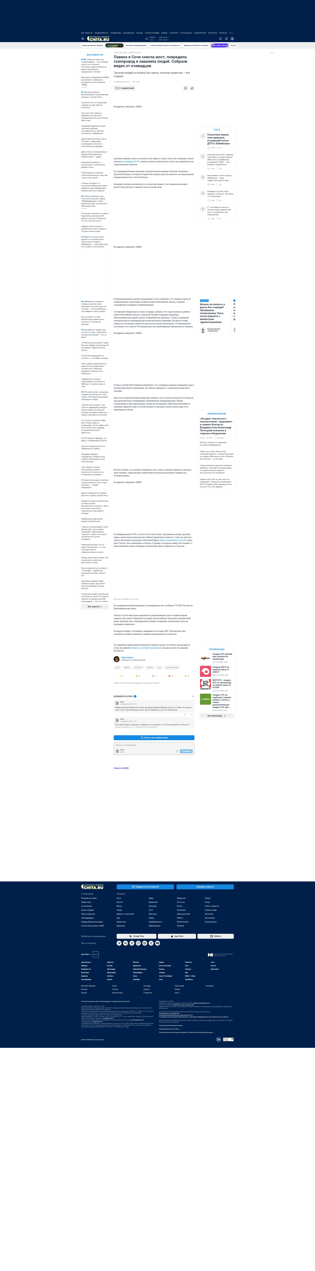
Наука (151, 918)
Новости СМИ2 (121, 768)
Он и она (181, 902)
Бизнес (120, 902)
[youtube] (157, 943)
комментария (126, 88)
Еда (118, 918)
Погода (139, 33)
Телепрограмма (152, 33)
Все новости (87, 33)
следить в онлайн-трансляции (146, 647)
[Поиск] (220, 38)
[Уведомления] (226, 38)
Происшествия (183, 914)
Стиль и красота (212, 906)
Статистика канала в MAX (92, 926)
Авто (119, 898)
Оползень (138, 667)
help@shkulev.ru (97, 1022)
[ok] (131, 943)
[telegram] (119, 943)
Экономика (210, 918)
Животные (121, 922)
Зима (151, 898)
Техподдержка (87, 918)
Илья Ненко (127, 657)
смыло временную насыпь (172, 540)
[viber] (138, 943)
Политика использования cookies (171, 1025)
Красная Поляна (172, 667)
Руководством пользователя (169, 1013)
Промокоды (115, 33)
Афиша (164, 33)
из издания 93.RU (131, 161)
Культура (153, 906)
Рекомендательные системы (169, 1029)
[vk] (125, 943)
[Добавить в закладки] (185, 88)
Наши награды (87, 910)
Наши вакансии (88, 914)
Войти (122, 752)
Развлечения (182, 922)
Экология (209, 914)
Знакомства (128, 33)
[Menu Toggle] (83, 38)
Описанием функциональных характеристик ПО (176, 1015)
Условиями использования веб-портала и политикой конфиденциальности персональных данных (193, 1017)
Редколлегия (200, 33)
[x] (151, 943)
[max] (144, 943)
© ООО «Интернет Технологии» (92, 1040)
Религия (180, 926)
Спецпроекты (211, 922)
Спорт (207, 902)
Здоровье (121, 926)
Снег (159, 667)
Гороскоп (173, 33)
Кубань (127, 667)
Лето (151, 910)
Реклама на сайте (89, 898)
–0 (191, 714)
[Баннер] (114, 45)
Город (119, 910)
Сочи (117, 667)
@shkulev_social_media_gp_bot (183, 1005)
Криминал (153, 902)
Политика (181, 910)
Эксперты (212, 33)
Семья (207, 898)
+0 (184, 714)
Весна (119, 906)
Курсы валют (186, 33)
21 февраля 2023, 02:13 (122, 82)
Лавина (150, 667)
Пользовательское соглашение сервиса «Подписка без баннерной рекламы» (186, 1032)
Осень (179, 906)
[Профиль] (232, 38)
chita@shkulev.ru (108, 1018)
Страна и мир (210, 910)
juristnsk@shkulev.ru (137, 1020)
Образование (154, 926)
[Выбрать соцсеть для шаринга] (191, 88)
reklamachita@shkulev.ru (201, 1003)
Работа (180, 918)
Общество (181, 898)
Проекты (223, 33)
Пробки (232, 33)
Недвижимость (101, 33)
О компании (86, 906)
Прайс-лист (86, 902)
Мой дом (153, 914)
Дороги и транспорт (125, 914)
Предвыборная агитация (92, 922)
